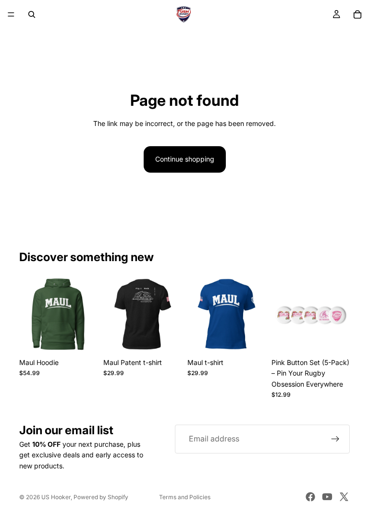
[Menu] (11, 14)
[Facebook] (310, 497)
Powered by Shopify (101, 497)
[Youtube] (327, 497)
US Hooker (56, 497)
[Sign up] (335, 439)
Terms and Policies (184, 497)
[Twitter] (344, 497)
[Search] (31, 14)
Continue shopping (184, 159)
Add (343, 338)
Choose (90, 338)
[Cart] (357, 14)
